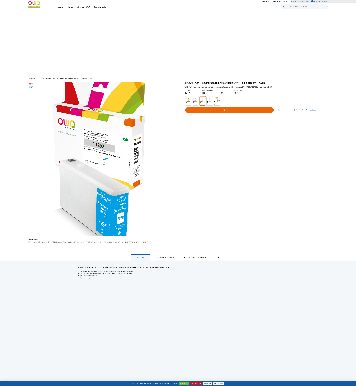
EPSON (30, 242)
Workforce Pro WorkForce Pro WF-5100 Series (46, 242)
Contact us (313, 110)
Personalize (207, 383)
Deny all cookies (196, 383)
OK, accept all (184, 383)
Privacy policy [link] (218, 383)
